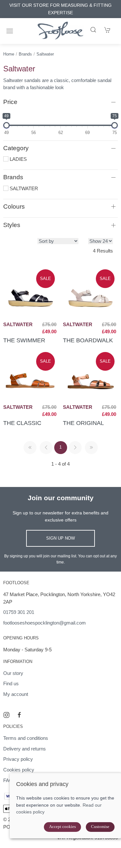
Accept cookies (62, 826)
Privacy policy (18, 759)
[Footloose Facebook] (19, 715)
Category (16, 148)
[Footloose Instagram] (6, 715)
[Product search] (93, 29)
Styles (11, 225)
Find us (11, 683)
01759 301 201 (18, 612)
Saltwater (45, 54)
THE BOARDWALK (88, 340)
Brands (25, 54)
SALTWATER (23, 188)
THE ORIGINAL (83, 422)
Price (10, 101)
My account (15, 694)
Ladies (17, 159)
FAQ (8, 780)
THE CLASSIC (22, 422)
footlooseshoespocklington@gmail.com (44, 623)
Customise (100, 826)
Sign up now (60, 538)
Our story (13, 673)
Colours (14, 206)
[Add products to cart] (107, 29)
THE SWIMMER (24, 340)
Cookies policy (18, 769)
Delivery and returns (24, 748)
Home (8, 54)
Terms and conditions (25, 738)
